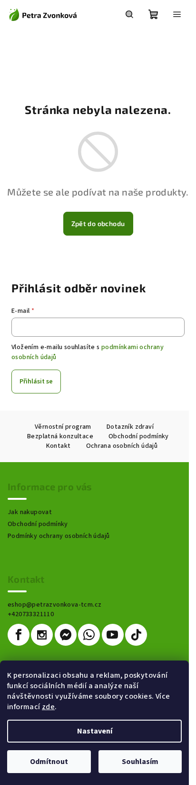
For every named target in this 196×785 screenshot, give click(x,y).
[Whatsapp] (89, 635)
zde (48, 707)
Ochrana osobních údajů (122, 446)
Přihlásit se (36, 381)
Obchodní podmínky (138, 436)
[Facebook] (18, 635)
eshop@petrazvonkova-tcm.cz (54, 604)
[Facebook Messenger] (66, 635)
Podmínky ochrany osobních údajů (58, 536)
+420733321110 (31, 614)
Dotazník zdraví (130, 427)
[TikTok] (136, 635)
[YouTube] (113, 635)
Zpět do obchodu (98, 223)
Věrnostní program (63, 427)
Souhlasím (140, 761)
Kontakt (58, 446)
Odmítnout (49, 761)
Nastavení (94, 731)
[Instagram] (42, 635)
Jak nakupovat (30, 512)
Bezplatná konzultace (60, 436)
